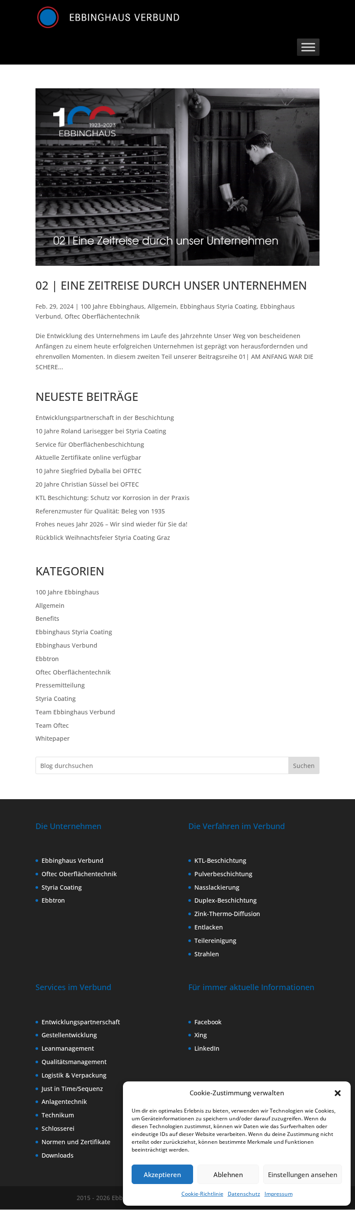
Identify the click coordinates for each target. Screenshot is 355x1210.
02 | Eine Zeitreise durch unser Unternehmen (171, 285)
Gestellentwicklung (69, 1035)
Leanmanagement (68, 1048)
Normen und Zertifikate (76, 1142)
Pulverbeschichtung (223, 874)
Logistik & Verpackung (74, 1075)
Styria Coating (56, 698)
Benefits (47, 618)
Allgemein (162, 306)
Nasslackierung (216, 887)
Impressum (279, 1193)
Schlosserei (58, 1128)
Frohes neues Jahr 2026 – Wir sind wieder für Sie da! (111, 524)
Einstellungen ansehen (302, 1174)
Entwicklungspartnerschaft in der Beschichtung (105, 417)
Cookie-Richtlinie (202, 1193)
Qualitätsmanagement (74, 1062)
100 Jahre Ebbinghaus (112, 306)
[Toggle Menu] (308, 47)
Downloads (58, 1155)
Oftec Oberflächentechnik (102, 316)
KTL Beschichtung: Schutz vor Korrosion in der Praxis (113, 498)
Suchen (304, 765)
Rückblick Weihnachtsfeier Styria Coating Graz (103, 537)
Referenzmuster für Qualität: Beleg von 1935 (100, 511)
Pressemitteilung (60, 685)
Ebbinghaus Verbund (66, 645)
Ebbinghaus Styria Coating (218, 306)
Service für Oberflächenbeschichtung (90, 444)
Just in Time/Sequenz (72, 1088)
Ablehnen (228, 1174)
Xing (200, 1035)
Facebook (208, 1022)
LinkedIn (206, 1048)
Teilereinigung (215, 940)
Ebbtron (47, 659)
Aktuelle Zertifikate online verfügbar (88, 457)
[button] (337, 1093)
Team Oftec (52, 725)
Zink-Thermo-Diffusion (227, 914)
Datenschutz (244, 1193)
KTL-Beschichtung (220, 860)
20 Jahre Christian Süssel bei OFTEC (87, 484)
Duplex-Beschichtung (225, 900)
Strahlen (206, 954)
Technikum (58, 1115)
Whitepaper (53, 738)
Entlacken (208, 927)
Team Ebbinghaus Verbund (75, 712)
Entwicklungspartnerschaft (81, 1022)
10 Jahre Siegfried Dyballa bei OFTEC (89, 471)
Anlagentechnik (64, 1101)
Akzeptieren (162, 1174)
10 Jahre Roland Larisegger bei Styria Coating (101, 431)
